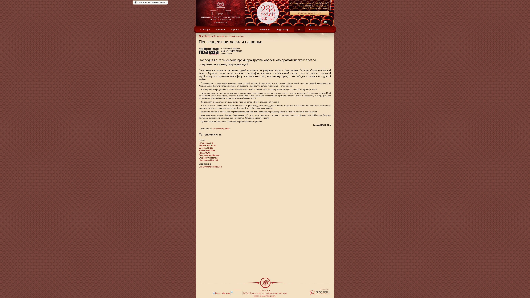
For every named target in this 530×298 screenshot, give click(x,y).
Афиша (235, 29)
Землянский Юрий (207, 145)
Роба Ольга (204, 153)
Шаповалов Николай (208, 160)
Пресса (299, 29)
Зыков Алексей (206, 148)
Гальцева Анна (206, 143)
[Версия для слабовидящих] (150, 4)
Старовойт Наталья (208, 158)
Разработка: (324, 289)
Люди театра (283, 29)
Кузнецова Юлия (207, 150)
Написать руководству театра (310, 13)
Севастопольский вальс (210, 167)
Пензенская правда (220, 129)
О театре (205, 29)
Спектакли (264, 29)
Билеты (249, 29)
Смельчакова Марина (209, 155)
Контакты (314, 29)
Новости (220, 29)
